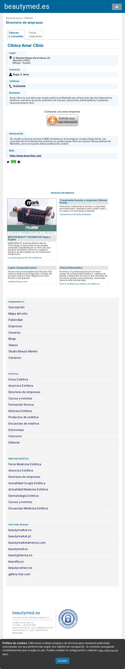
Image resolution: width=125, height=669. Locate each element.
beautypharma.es (20, 555)
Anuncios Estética (20, 385)
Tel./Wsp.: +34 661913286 (23, 625)
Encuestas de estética (23, 423)
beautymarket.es (20, 530)
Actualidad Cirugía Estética (26, 483)
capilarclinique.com (17, 281)
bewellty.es (16, 561)
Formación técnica (21, 404)
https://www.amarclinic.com (25, 155)
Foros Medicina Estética (24, 464)
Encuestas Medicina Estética (28, 508)
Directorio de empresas (24, 392)
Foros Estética (18, 379)
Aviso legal (17, 633)
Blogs (12, 338)
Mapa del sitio (18, 313)
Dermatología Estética (23, 495)
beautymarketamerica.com (27, 542)
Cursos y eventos (20, 398)
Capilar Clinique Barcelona (22, 267)
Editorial (14, 442)
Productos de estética (23, 417)
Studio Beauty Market (23, 351)
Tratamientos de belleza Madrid (75, 214)
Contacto (14, 357)
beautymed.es (26, 6)
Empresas (15, 326)
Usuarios (14, 332)
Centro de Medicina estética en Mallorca (80, 284)
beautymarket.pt (19, 536)
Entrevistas (16, 430)
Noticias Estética (20, 411)
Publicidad (15, 320)
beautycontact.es (20, 568)
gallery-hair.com (19, 574)
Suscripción (16, 307)
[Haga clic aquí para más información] (62, 125)
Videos (13, 345)
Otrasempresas (35, 34)
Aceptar (62, 660)
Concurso (15, 436)
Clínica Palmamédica (71, 267)
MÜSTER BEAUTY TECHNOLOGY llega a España (29, 238)
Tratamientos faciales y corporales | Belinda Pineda (83, 201)
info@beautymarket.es (23, 623)
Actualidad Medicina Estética (28, 489)
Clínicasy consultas (16, 34)
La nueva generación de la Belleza (25, 257)
